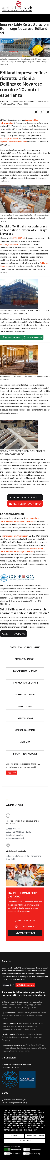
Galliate (19, 1005)
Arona (24, 1005)
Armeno (39, 1034)
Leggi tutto (11, 772)
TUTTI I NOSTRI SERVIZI (26, 497)
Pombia (5, 1037)
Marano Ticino (23, 1051)
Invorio (31, 1015)
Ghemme (38, 1015)
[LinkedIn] (48, 112)
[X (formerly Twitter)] (42, 112)
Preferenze (36, 1150)
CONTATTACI (26, 933)
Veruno (27, 1048)
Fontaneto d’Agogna (23, 1026)
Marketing (35, 1154)
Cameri (38, 1005)
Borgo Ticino (14, 1015)
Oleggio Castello (16, 1048)
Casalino (13, 1051)
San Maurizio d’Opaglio (29, 1023)
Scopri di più (9, 985)
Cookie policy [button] (17, 1129)
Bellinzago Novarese (9, 138)
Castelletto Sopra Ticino (12, 1008)
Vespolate (25, 1037)
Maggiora (5, 1051)
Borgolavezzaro (36, 1037)
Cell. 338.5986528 (33, 337)
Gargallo (42, 1048)
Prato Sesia (30, 1045)
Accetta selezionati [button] (35, 1136)
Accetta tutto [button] (24, 1141)
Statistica (16, 1154)
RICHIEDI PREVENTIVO (26, 503)
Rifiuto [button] (14, 1136)
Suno (12, 1026)
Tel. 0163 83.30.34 (12, 337)
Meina (32, 1029)
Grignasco (24, 1015)
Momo (34, 1026)
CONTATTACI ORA (13, 633)
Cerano (20, 1012)
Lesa (33, 1034)
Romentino (35, 1012)
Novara (5, 1005)
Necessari (16, 1150)
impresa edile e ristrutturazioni (13, 141)
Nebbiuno (34, 1048)
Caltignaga (16, 1029)
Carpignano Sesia (24, 1034)
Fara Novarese (14, 1037)
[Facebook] (36, 112)
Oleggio (31, 1005)
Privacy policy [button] (30, 1129)
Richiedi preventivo (26, 985)
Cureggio (25, 1029)
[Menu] (46, 18)
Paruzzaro (6, 1040)
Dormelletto (7, 1029)
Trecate (11, 1005)
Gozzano (26, 1012)
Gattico (5, 1018)
